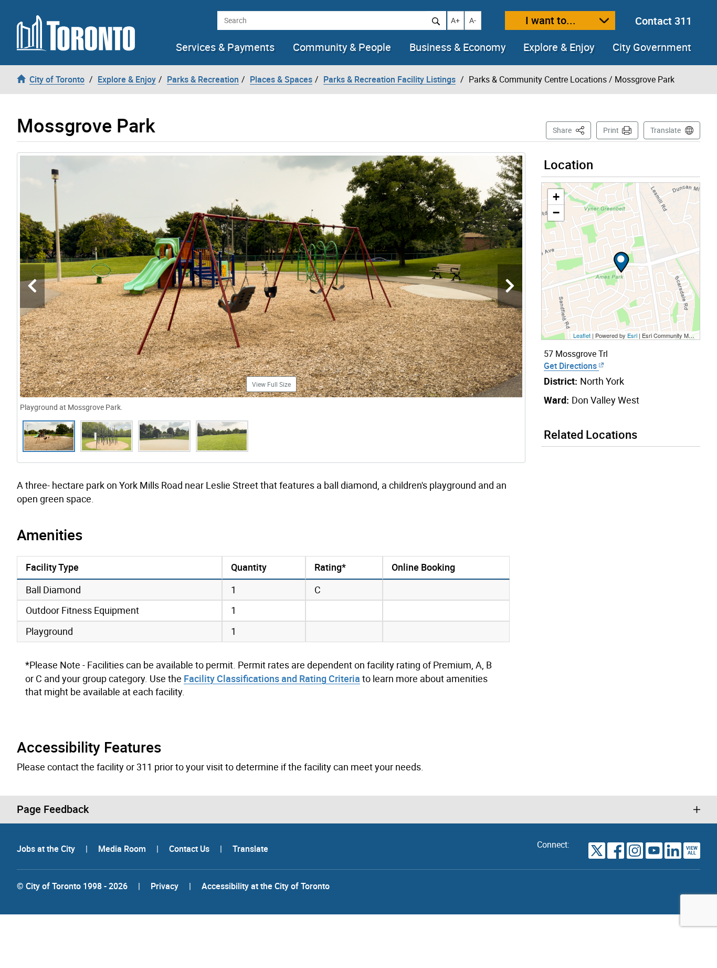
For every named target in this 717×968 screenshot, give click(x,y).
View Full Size (271, 384)
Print (611, 130)
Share (572, 130)
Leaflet (582, 335)
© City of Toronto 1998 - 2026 (72, 886)
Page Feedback (53, 809)
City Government (652, 47)
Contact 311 (663, 21)
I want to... (550, 20)
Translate (665, 130)
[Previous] (32, 286)
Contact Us (190, 848)
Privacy (164, 886)
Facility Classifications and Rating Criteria (272, 678)
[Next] (510, 286)
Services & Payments (225, 47)
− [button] (556, 212)
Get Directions (571, 366)
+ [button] (556, 196)
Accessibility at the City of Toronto (266, 886)
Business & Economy (457, 47)
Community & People (342, 47)
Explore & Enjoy (558, 47)
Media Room (123, 848)
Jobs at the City (47, 848)
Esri (632, 335)
